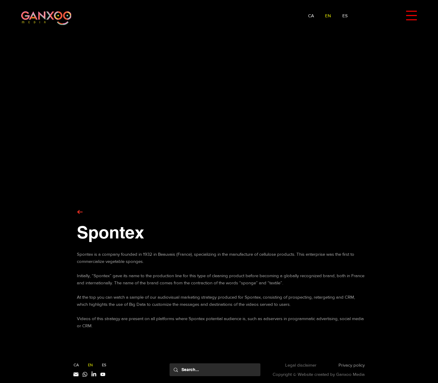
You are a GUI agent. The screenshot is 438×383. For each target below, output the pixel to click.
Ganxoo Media (350, 374)
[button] (411, 15)
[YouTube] (103, 374)
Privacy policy (351, 365)
